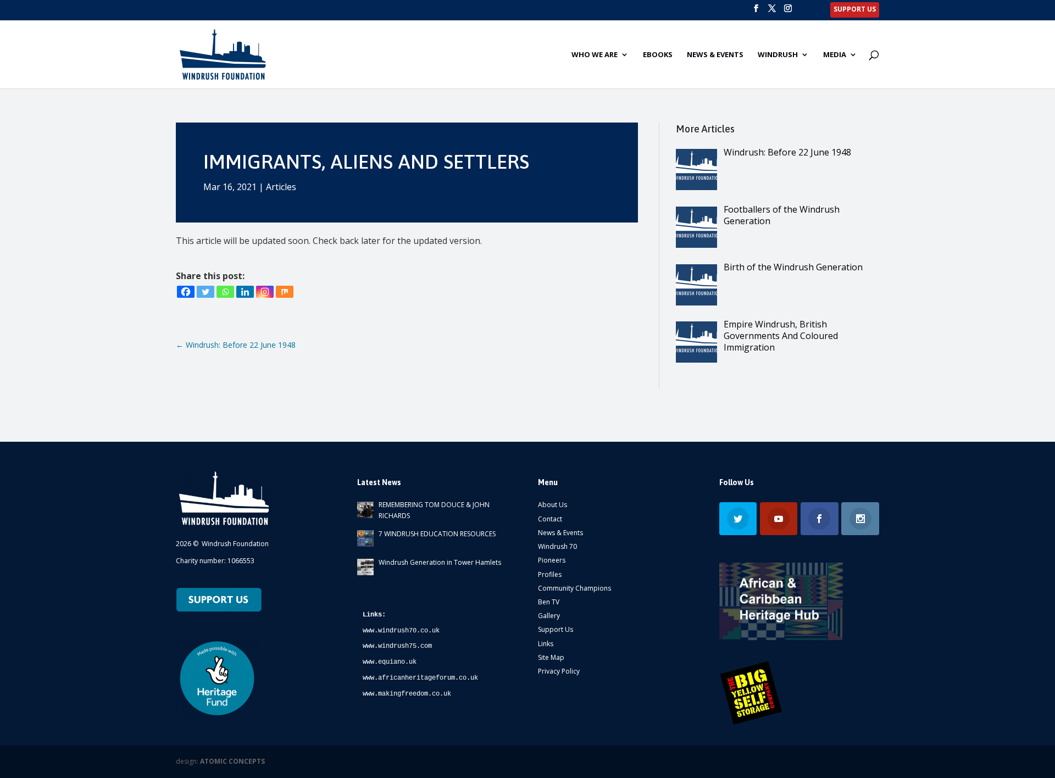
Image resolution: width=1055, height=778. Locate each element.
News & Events (715, 55)
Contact (550, 519)
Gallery (549, 615)
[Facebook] (186, 292)
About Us (552, 504)
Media (834, 55)
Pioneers (551, 560)
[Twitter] (205, 292)
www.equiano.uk (390, 662)
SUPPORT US (855, 10)
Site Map (551, 657)
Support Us (555, 629)
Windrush (778, 55)
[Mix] (284, 292)
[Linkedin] (245, 292)
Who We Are (594, 55)
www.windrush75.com (397, 646)
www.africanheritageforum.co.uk (420, 678)
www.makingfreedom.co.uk (407, 694)
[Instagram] (265, 292)
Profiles (550, 574)
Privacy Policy (559, 671)
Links (545, 643)
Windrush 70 (557, 546)
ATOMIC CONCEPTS (232, 761)
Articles (281, 187)
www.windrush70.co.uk (401, 631)
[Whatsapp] (225, 292)
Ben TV (548, 602)
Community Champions (574, 588)
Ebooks (658, 55)
